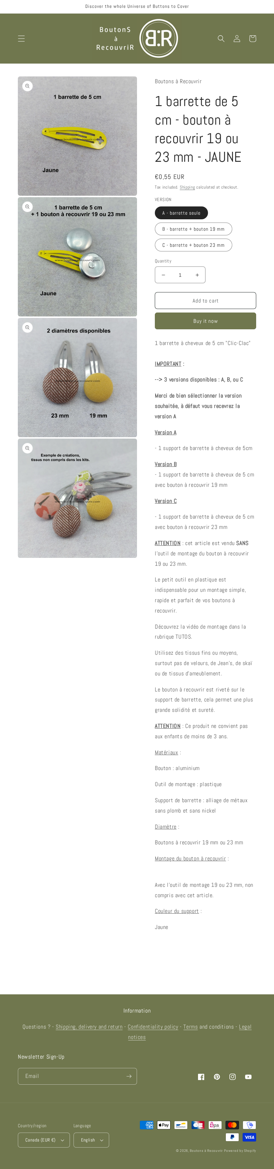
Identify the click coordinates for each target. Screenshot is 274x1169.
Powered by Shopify (240, 1150)
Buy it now (205, 321)
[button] (21, 38)
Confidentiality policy (153, 1026)
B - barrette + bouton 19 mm (193, 229)
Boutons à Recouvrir (206, 1150)
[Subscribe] (129, 1076)
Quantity (163, 261)
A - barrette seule (181, 213)
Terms (190, 1026)
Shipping (187, 187)
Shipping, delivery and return (89, 1026)
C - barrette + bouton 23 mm (193, 245)
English (88, 1140)
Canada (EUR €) (40, 1140)
